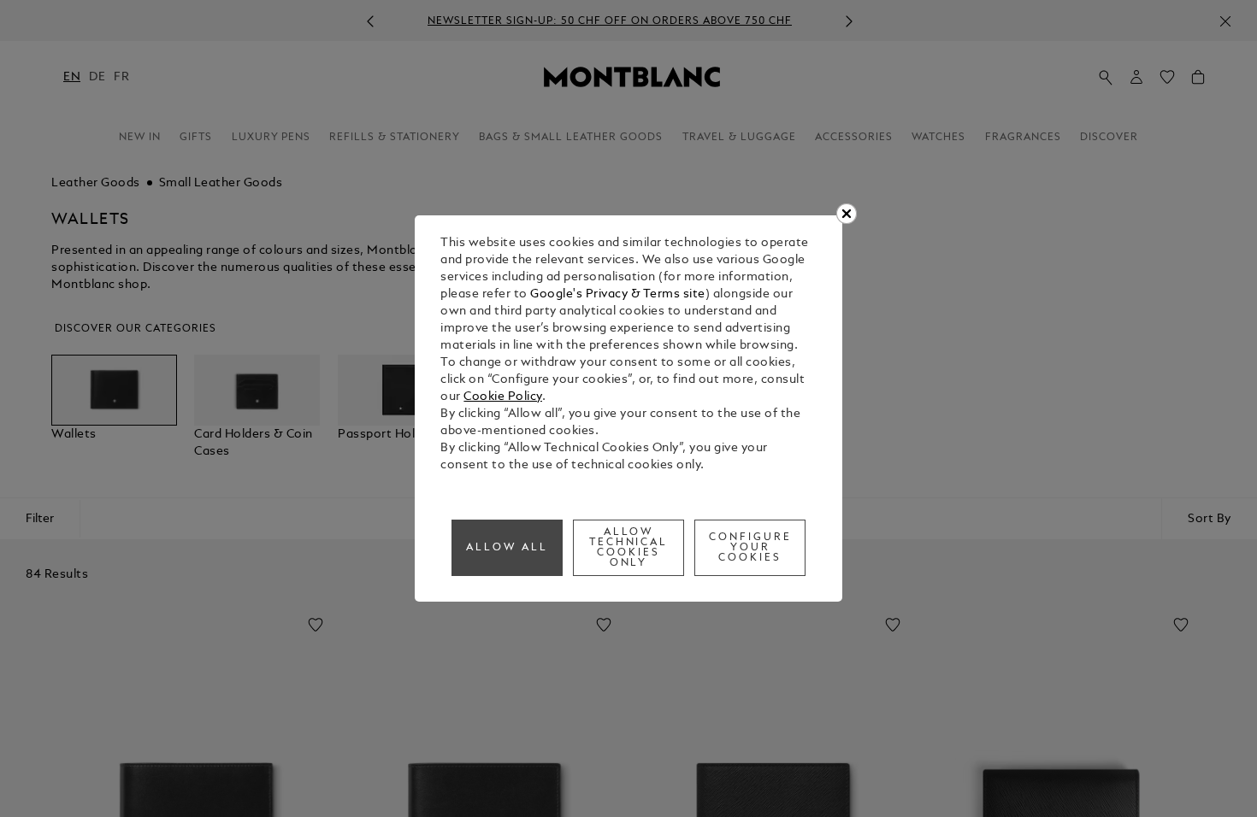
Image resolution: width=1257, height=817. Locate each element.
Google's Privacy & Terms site (617, 294)
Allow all (507, 548)
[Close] (846, 213)
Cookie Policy (502, 397)
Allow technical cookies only (629, 547)
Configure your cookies (750, 547)
